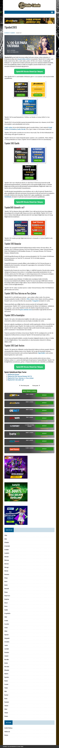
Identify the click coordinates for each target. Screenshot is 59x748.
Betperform (7, 596)
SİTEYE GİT (44, 395)
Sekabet (6, 706)
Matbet (6, 663)
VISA (28, 299)
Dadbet (6, 610)
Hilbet (5, 631)
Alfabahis (6, 542)
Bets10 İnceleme (44, 436)
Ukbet (5, 709)
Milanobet (6, 670)
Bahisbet (6, 557)
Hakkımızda (7, 731)
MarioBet (6, 659)
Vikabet (6, 713)
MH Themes (21, 746)
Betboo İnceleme (44, 451)
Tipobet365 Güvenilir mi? (16, 380)
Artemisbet (7, 546)
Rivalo (5, 698)
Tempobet (35, 301)
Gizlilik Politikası (8, 728)
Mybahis (6, 674)
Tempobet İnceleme (44, 428)
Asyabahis (6, 553)
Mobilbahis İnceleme (44, 405)
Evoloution (13, 129)
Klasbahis (6, 652)
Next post (35, 385)
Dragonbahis (7, 613)
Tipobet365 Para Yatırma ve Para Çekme (21, 378)
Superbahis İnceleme (44, 443)
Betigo (6, 578)
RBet (5, 691)
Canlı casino (8, 127)
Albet (5, 539)
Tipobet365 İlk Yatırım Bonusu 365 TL (20, 376)
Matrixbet (6, 666)
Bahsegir (6, 567)
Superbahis (41, 353)
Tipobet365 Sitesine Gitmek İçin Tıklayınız (29, 71)
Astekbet (6, 549)
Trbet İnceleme (44, 397)
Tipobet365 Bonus (13, 374)
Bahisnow (6, 560)
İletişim (6, 735)
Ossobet (6, 684)
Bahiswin (6, 564)
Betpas (6, 592)
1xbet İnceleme (44, 413)
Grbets (6, 628)
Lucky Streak (21, 129)
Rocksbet (6, 702)
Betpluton (6, 599)
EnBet (5, 617)
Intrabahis (6, 642)
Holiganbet (7, 638)
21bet (5, 535)
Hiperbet (6, 635)
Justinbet (6, 649)
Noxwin (6, 681)
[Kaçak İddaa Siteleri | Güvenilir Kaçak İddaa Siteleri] (29, 5)
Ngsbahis (6, 677)
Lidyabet (6, 656)
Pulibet (6, 688)
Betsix (5, 606)
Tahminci (12, 32)
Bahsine (6, 571)
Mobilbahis (8, 197)
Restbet (6, 695)
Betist (5, 581)
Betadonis (6, 574)
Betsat (6, 603)
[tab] (29, 396)
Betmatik (6, 588)
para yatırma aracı (26, 309)
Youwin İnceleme (44, 420)
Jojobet (6, 645)
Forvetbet (6, 624)
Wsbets (6, 716)
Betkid (6, 585)
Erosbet (6, 620)
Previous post (25, 385)
